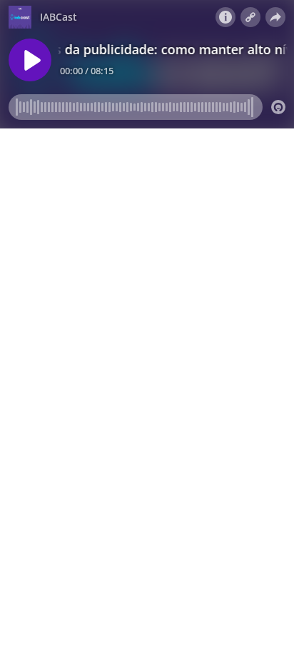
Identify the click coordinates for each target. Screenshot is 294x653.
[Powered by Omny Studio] (278, 107)
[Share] (275, 17)
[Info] (225, 17)
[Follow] (250, 17)
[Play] (30, 60)
